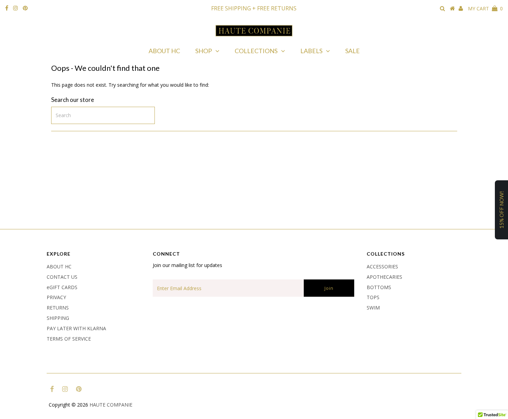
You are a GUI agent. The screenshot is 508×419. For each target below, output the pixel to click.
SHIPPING (58, 318)
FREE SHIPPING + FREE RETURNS (254, 8)
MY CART (485, 8)
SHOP (203, 51)
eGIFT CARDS (62, 287)
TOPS (373, 297)
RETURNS (58, 307)
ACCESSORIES (382, 266)
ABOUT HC (164, 51)
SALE (352, 51)
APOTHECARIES (384, 277)
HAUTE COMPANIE (111, 404)
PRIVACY (56, 297)
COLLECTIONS (256, 51)
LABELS (311, 51)
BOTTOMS (379, 287)
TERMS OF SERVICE (69, 338)
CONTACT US (62, 277)
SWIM (373, 307)
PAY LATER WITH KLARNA (76, 328)
